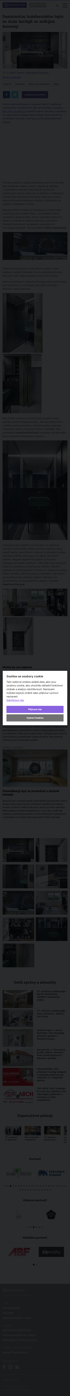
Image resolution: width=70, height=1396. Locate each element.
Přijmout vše (35, 709)
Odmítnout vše (15, 700)
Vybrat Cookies (35, 717)
